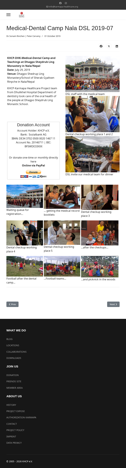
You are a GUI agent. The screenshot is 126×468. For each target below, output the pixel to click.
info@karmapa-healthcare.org (63, 6)
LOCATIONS (12, 345)
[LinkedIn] (117, 46)
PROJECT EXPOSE (15, 411)
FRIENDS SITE (13, 381)
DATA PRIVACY (14, 442)
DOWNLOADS (13, 358)
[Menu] (8, 15)
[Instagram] (66, 3)
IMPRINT (11, 436)
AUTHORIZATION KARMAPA (21, 417)
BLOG (9, 339)
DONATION (12, 375)
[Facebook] (60, 3)
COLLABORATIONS (16, 351)
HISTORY (11, 404)
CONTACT (11, 423)
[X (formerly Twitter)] (109, 46)
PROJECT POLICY (15, 430)
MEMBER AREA (14, 387)
